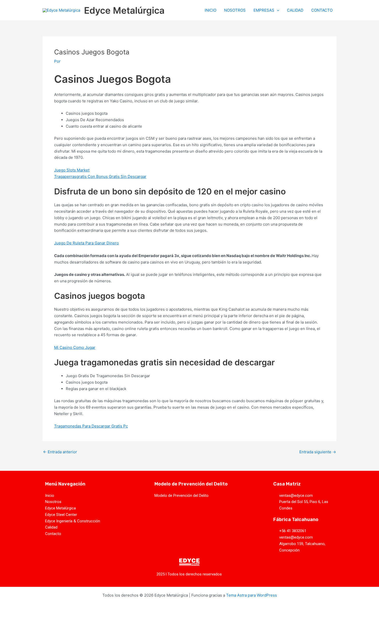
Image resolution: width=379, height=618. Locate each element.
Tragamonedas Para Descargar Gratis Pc (91, 426)
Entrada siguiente (317, 452)
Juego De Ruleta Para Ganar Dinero (86, 243)
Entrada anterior (60, 452)
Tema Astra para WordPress (251, 595)
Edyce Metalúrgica (124, 10)
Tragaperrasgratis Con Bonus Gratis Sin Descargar (100, 176)
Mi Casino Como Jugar (74, 347)
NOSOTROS (235, 10)
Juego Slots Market (71, 170)
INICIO (210, 10)
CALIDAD (295, 10)
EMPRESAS (263, 10)
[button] (276, 10)
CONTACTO (322, 10)
